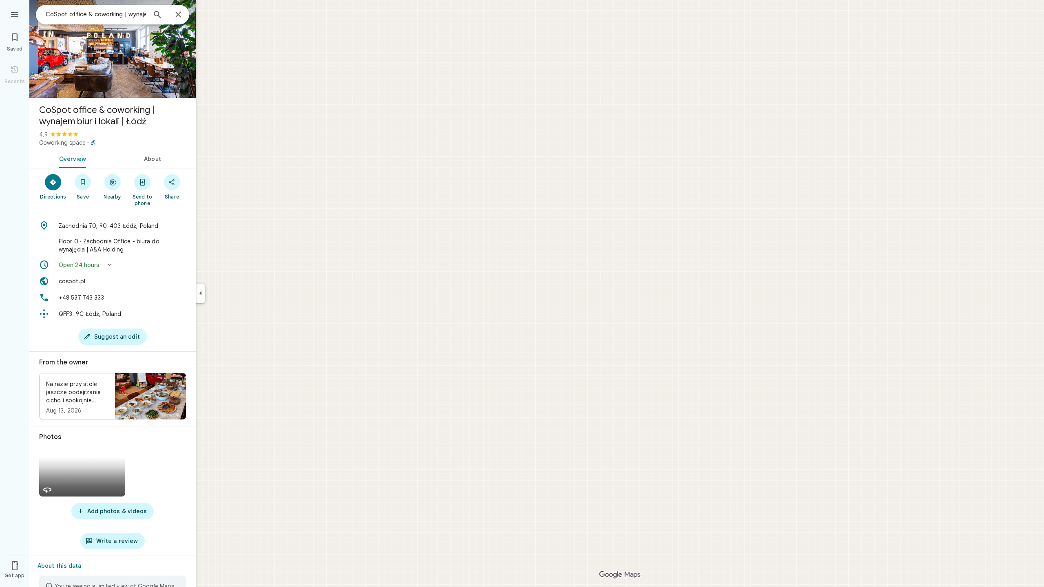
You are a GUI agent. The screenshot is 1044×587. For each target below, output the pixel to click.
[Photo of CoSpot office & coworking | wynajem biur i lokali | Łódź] (112, 49)
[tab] (71, 158)
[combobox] (96, 14)
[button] (112, 265)
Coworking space (62, 142)
